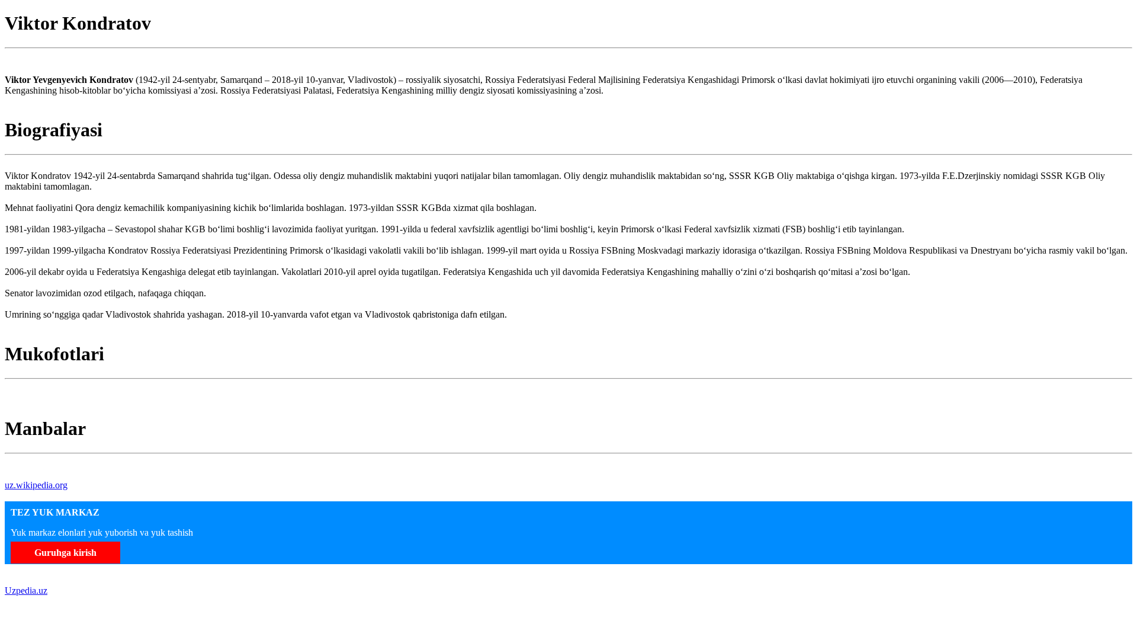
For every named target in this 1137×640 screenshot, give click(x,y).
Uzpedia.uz (26, 590)
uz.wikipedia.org (36, 485)
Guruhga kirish (65, 553)
